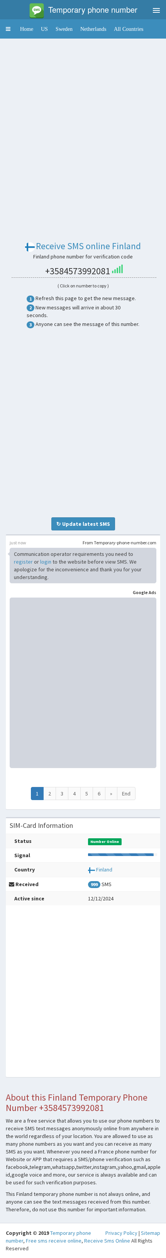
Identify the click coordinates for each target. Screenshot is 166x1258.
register (23, 561)
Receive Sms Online (107, 1240)
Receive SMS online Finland (88, 246)
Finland (104, 869)
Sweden (64, 29)
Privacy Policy (121, 1232)
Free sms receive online (53, 1240)
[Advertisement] (83, 127)
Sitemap (150, 1232)
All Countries (128, 29)
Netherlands (93, 29)
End (126, 793)
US (44, 29)
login (45, 561)
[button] (8, 29)
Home (26, 29)
